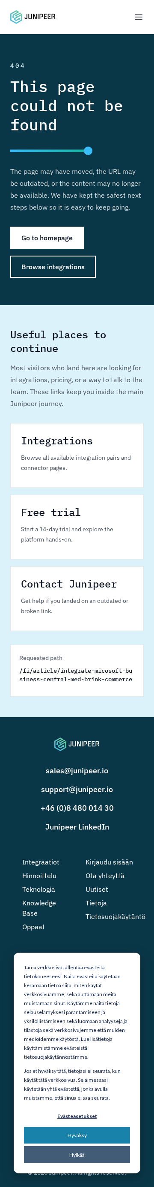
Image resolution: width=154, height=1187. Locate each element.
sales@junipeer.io (77, 770)
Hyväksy (77, 1135)
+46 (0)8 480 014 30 (77, 808)
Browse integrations (53, 266)
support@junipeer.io (77, 789)
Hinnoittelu (39, 875)
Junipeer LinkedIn (77, 827)
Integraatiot (40, 862)
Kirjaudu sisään (109, 862)
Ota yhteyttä (105, 875)
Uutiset (97, 889)
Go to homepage (47, 237)
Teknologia (38, 889)
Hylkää (77, 1155)
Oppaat (33, 926)
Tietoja (96, 903)
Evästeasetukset (77, 1116)
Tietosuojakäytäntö (115, 916)
